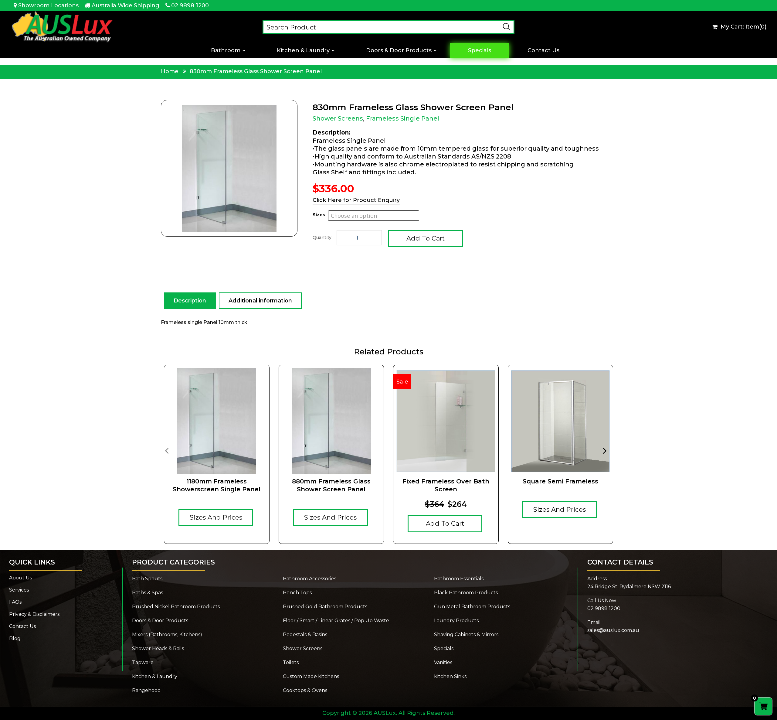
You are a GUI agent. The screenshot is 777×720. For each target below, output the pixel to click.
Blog (15, 638)
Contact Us (543, 50)
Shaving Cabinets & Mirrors (466, 635)
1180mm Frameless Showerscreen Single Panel (216, 485)
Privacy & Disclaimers (34, 614)
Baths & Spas (147, 593)
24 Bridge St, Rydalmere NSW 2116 (629, 586)
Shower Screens (338, 118)
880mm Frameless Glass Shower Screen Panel (331, 485)
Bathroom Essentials (459, 579)
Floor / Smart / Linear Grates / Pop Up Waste (336, 621)
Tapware (143, 662)
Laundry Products (456, 621)
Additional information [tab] (260, 300)
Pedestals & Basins (305, 635)
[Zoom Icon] (229, 168)
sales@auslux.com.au (613, 630)
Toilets (291, 662)
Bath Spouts (147, 579)
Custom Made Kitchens (311, 676)
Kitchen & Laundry (303, 50)
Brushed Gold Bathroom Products (325, 607)
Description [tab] (190, 300)
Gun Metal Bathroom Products (472, 607)
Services (19, 590)
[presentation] (167, 450)
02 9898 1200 (190, 5)
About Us (20, 578)
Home (169, 71)
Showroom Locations (48, 5)
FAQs (15, 602)
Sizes (319, 214)
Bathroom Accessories (309, 579)
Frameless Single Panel (402, 118)
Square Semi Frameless (560, 481)
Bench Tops (297, 593)
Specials (479, 50)
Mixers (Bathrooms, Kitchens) (167, 635)
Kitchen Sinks (450, 676)
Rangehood (146, 690)
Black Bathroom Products (466, 593)
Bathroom (225, 50)
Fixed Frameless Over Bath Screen (445, 485)
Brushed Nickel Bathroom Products (176, 607)
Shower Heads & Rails (158, 649)
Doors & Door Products (399, 50)
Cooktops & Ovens (305, 690)
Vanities (443, 662)
